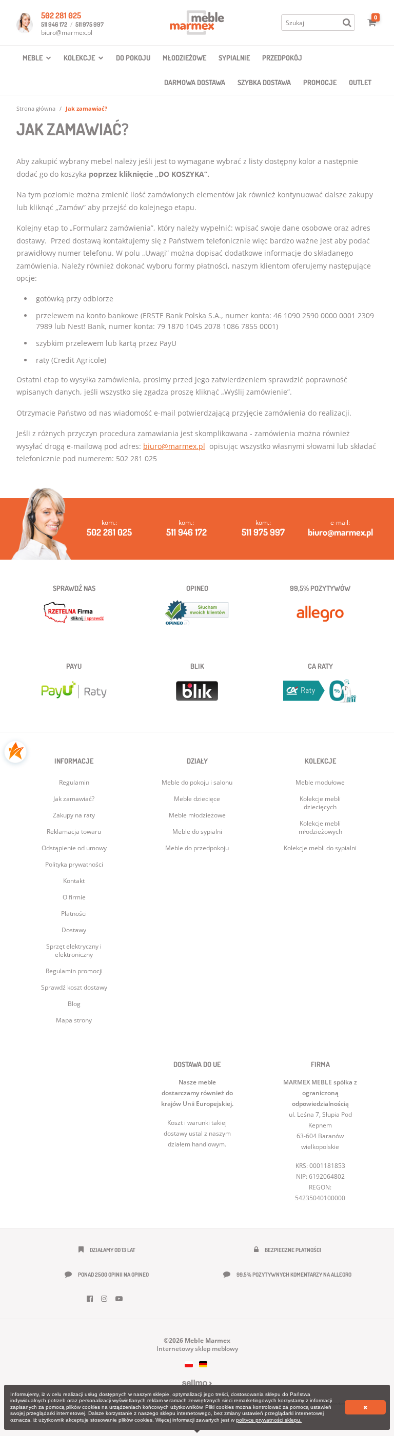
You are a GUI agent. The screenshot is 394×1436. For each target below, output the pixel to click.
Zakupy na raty (74, 815)
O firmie (74, 897)
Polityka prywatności (74, 864)
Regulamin (74, 782)
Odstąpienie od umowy (74, 848)
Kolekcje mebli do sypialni (320, 848)
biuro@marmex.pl (66, 32)
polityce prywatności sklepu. (269, 1420)
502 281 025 (61, 15)
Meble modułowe (320, 782)
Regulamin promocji (74, 971)
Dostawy (74, 930)
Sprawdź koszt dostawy (74, 987)
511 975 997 (89, 24)
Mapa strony (74, 1020)
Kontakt (74, 880)
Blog (74, 1003)
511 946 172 (54, 24)
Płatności (74, 913)
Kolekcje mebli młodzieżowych (320, 827)
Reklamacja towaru (74, 831)
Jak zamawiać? (73, 798)
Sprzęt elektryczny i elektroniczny (74, 950)
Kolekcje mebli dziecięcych (320, 802)
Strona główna (35, 108)
